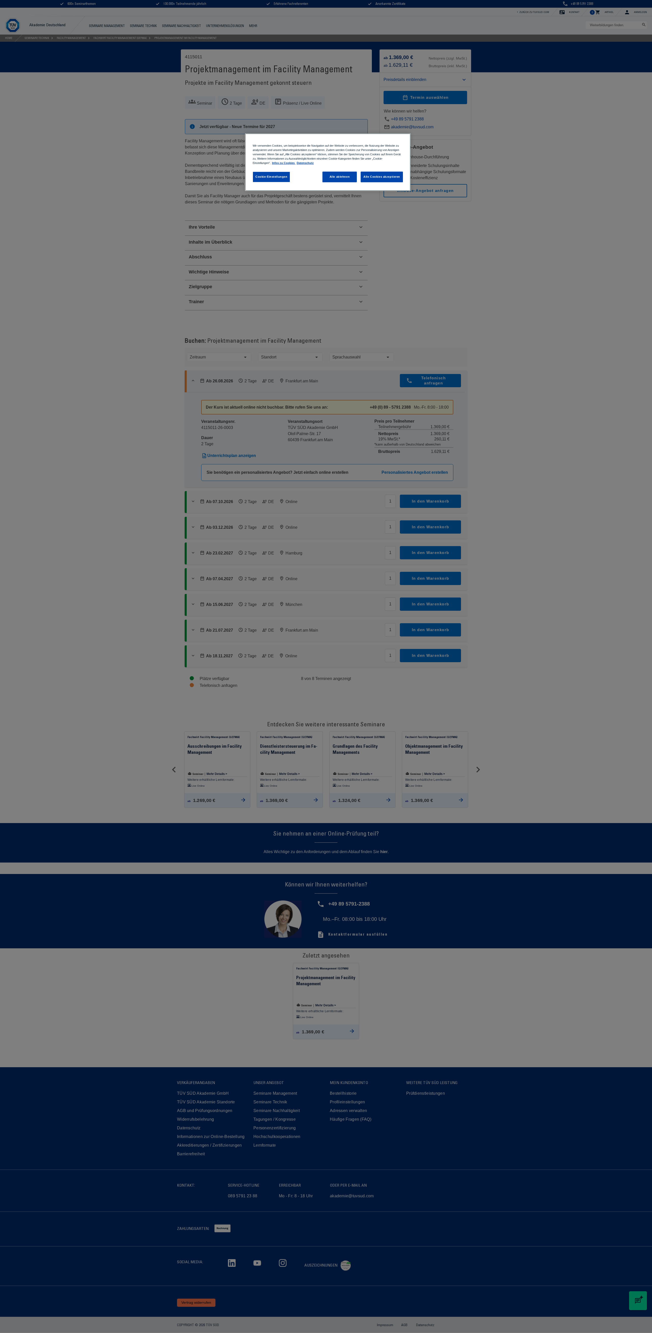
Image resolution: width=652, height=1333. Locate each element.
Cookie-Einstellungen (271, 176)
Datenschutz (305, 162)
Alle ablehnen (340, 176)
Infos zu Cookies (283, 162)
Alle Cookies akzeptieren (381, 176)
